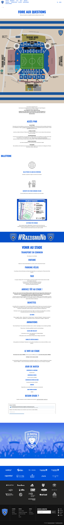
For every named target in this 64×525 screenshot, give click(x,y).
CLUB (17, 0)
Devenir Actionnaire (9, 3)
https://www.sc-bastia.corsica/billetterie (39, 137)
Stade (21, 0)
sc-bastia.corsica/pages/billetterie (28, 127)
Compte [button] (60, 2)
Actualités (7, 0)
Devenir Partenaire (26, 2)
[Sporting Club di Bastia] (2, 2)
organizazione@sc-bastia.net (42, 399)
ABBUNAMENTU (12, 0)
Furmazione (7, 2)
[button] (57, 2)
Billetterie (20, 2)
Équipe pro (25, 0)
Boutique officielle (14, 2)
